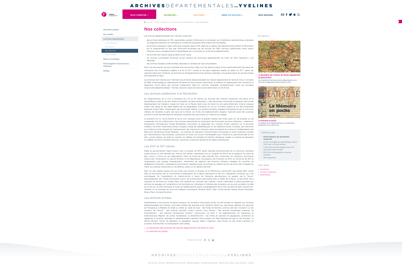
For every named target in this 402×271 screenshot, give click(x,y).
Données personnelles (209, 263)
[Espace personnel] (294, 14)
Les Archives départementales (182, 22)
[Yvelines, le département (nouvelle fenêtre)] (109, 14)
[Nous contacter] (283, 14)
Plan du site (152, 263)
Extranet (161, 263)
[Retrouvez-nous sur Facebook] (287, 14)
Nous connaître (161, 22)
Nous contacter (241, 263)
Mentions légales (193, 263)
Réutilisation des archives (176, 263)
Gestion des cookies (226, 263)
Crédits (251, 263)
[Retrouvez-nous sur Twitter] (290, 14)
